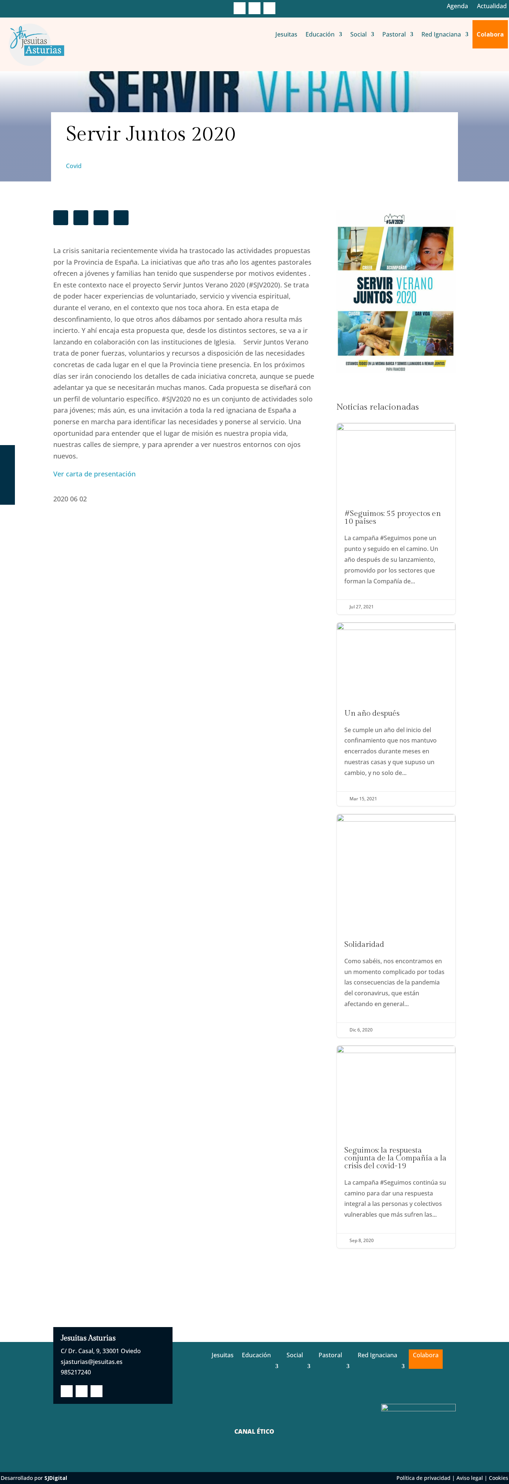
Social (358, 34)
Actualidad (492, 6)
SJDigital (55, 1477)
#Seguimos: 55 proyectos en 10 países (396, 518)
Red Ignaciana (441, 34)
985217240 (76, 1372)
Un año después (396, 714)
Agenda (457, 6)
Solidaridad (396, 925)
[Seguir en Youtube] (269, 8)
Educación (320, 34)
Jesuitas (286, 34)
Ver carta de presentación (94, 473)
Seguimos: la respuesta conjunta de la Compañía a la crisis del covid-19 (396, 1147)
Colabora (490, 34)
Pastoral (394, 34)
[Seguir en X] (254, 8)
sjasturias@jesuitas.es (92, 1362)
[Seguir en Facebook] (240, 8)
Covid (74, 166)
